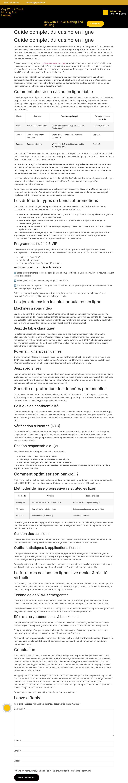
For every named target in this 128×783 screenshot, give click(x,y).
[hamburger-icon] (97, 12)
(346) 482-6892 (118, 13)
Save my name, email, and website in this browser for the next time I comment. (53, 771)
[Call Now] (7, 708)
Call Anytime (115, 11)
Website (18, 761)
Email (17, 751)
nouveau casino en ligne (54, 63)
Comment (19, 709)
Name (17, 741)
